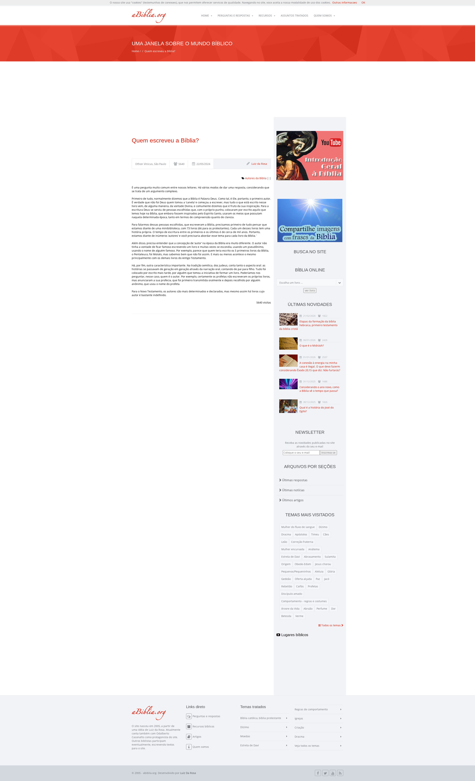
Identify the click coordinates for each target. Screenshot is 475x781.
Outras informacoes (344, 2)
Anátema (314, 549)
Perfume (322, 608)
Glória (331, 571)
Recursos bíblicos (203, 726)
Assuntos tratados (294, 15)
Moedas (245, 736)
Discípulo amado (291, 593)
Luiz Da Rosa (188, 773)
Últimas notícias (292, 490)
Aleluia (319, 571)
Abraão (308, 608)
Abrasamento (312, 556)
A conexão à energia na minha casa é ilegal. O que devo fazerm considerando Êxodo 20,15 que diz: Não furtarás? (309, 366)
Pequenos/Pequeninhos (296, 571)
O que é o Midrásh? (311, 345)
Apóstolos (301, 534)
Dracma (286, 534)
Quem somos (323, 15)
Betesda (286, 616)
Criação (299, 727)
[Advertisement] (237, 89)
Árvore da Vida (290, 608)
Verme (299, 616)
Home (205, 15)
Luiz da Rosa (259, 163)
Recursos (265, 15)
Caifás (300, 586)
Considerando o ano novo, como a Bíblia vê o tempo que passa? (319, 389)
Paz (318, 579)
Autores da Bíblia (255, 178)
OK (363, 2)
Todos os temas (331, 625)
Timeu (315, 534)
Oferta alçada (303, 579)
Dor (333, 608)
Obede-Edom (303, 564)
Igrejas (299, 718)
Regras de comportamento (311, 709)
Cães (326, 534)
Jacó (326, 579)
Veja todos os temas (307, 745)
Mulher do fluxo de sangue (298, 527)
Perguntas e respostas (234, 15)
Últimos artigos (292, 500)
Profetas (313, 586)
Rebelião (286, 586)
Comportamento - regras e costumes (304, 601)
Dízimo (323, 527)
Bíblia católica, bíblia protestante (260, 718)
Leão (284, 542)
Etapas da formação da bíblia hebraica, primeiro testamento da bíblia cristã (308, 325)
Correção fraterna (302, 542)
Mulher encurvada (292, 549)
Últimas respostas (294, 480)
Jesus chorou (323, 564)
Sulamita (330, 556)
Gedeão (286, 579)
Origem (286, 564)
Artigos (197, 736)
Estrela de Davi (290, 556)
